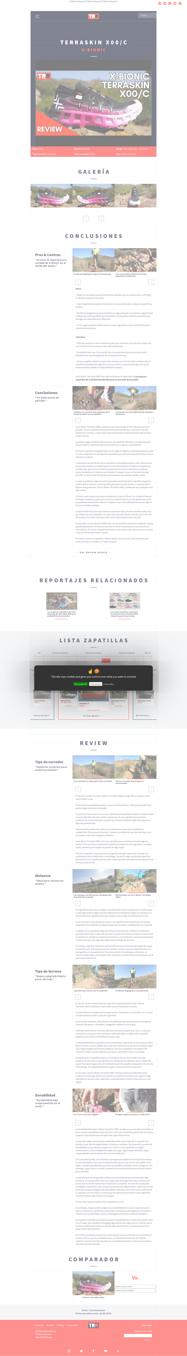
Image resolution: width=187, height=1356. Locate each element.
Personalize (95, 684)
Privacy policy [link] (108, 684)
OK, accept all (81, 684)
